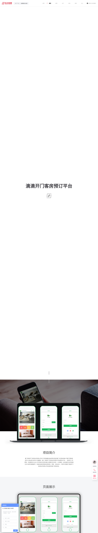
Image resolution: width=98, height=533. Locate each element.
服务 (56, 3)
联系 (76, 3)
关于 (63, 3)
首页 (43, 3)
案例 (50, 3)
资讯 (69, 3)
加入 (82, 3)
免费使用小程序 (24, 3)
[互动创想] (7, 3)
